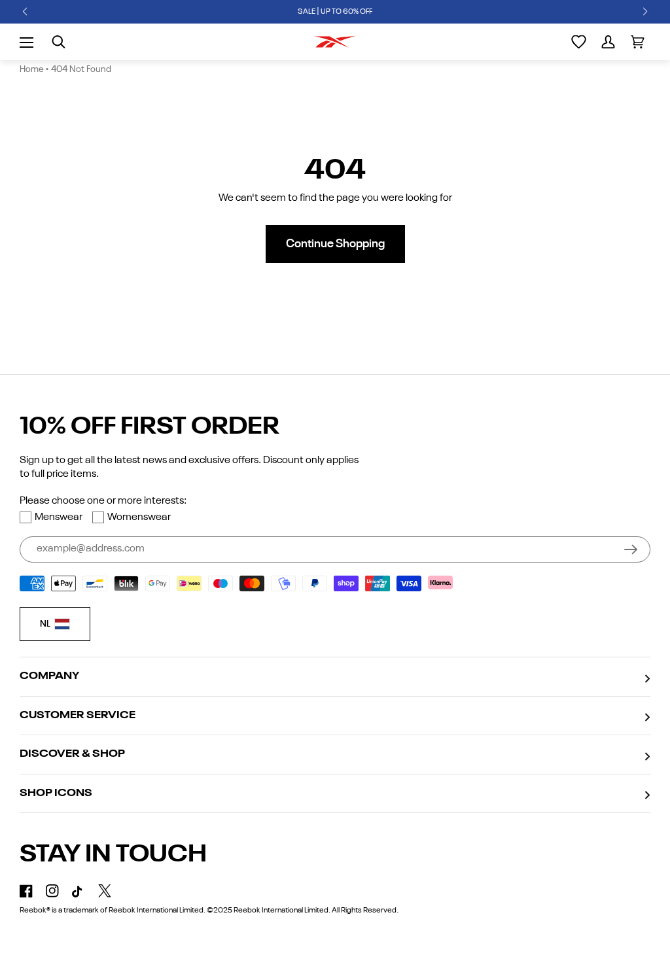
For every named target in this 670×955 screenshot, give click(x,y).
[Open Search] (58, 42)
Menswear (58, 517)
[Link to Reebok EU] (335, 42)
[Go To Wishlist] (579, 41)
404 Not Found (81, 69)
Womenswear (139, 517)
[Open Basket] (637, 41)
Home (32, 69)
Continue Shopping (335, 244)
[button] (25, 12)
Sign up (630, 549)
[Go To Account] (608, 41)
